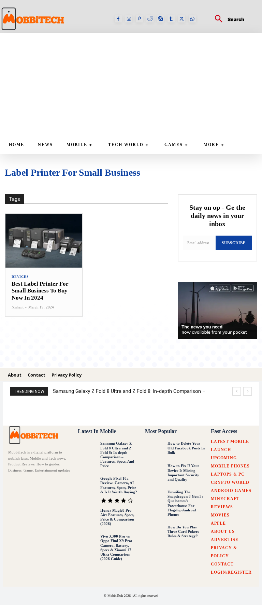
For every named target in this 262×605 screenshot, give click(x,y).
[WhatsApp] (192, 18)
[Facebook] (118, 18)
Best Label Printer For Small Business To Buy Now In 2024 (40, 291)
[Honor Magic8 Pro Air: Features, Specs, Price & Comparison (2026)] (87, 517)
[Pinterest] (139, 18)
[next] (247, 391)
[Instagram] (128, 18)
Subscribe (234, 243)
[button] (226, 20)
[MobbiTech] (34, 435)
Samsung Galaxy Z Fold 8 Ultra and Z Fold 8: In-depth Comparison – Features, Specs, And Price (117, 454)
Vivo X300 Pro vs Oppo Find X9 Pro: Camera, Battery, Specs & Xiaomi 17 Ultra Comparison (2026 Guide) (116, 547)
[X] (181, 18)
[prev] (236, 391)
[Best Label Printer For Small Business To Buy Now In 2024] (43, 241)
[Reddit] (150, 18)
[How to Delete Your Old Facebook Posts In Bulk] (154, 450)
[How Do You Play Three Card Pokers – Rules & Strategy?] (154, 533)
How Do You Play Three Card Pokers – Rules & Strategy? (185, 531)
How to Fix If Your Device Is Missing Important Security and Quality (183, 472)
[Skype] (160, 18)
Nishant (18, 307)
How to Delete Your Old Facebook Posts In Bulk (186, 447)
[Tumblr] (171, 18)
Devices (20, 276)
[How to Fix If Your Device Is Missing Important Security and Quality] (154, 472)
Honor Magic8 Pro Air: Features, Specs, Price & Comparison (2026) (117, 517)
